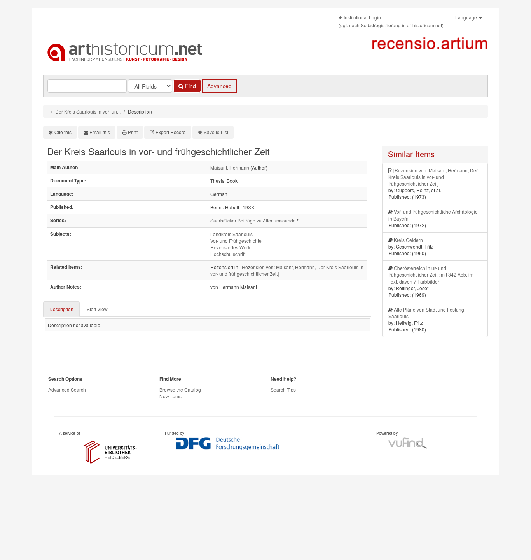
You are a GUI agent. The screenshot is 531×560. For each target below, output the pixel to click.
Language (466, 17)
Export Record (170, 132)
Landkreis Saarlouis (231, 234)
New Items (170, 396)
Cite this (63, 132)
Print (133, 132)
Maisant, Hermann (229, 167)
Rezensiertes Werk (230, 247)
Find (189, 86)
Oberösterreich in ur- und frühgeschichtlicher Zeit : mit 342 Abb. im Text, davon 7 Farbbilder (430, 274)
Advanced (219, 86)
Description (61, 309)
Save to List (216, 132)
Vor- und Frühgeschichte (236, 240)
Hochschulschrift (227, 253)
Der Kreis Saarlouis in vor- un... (88, 111)
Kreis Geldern (408, 239)
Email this (99, 132)
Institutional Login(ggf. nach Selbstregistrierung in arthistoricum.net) (391, 21)
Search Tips (283, 389)
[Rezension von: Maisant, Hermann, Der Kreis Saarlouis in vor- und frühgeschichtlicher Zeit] (433, 177)
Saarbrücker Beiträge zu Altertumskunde (253, 220)
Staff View (97, 309)
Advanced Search (67, 389)
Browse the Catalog (180, 389)
